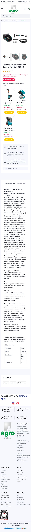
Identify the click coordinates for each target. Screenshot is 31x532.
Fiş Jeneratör (20, 447)
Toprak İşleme (4, 488)
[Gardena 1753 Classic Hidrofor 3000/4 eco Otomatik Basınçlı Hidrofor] (9, 121)
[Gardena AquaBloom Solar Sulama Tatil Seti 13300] (15, 38)
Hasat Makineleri (5, 479)
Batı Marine (19, 448)
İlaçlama (3, 484)
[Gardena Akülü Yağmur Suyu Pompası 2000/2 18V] (9, 94)
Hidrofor (13, 383)
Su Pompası (21, 383)
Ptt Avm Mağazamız (22, 460)
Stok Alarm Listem (6, 502)
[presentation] (1, 56)
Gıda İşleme (4, 477)
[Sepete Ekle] (9, 112)
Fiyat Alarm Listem (6, 506)
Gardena (6, 383)
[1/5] (4, 71)
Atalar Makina (20, 450)
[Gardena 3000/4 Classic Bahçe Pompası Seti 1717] (21, 94)
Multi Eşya (19, 445)
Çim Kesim (4, 474)
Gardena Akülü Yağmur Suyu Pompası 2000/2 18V (9, 102)
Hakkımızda (20, 497)
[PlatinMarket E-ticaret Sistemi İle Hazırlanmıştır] (9, 528)
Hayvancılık (4, 481)
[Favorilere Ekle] (13, 89)
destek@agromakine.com (23, 504)
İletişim (18, 495)
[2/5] (5, 71)
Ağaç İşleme (4, 470)
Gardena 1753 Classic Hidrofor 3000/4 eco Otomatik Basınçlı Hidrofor (9, 129)
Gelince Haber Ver (8, 79)
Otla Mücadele (5, 486)
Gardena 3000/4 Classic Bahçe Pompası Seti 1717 (21, 102)
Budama (3, 472)
